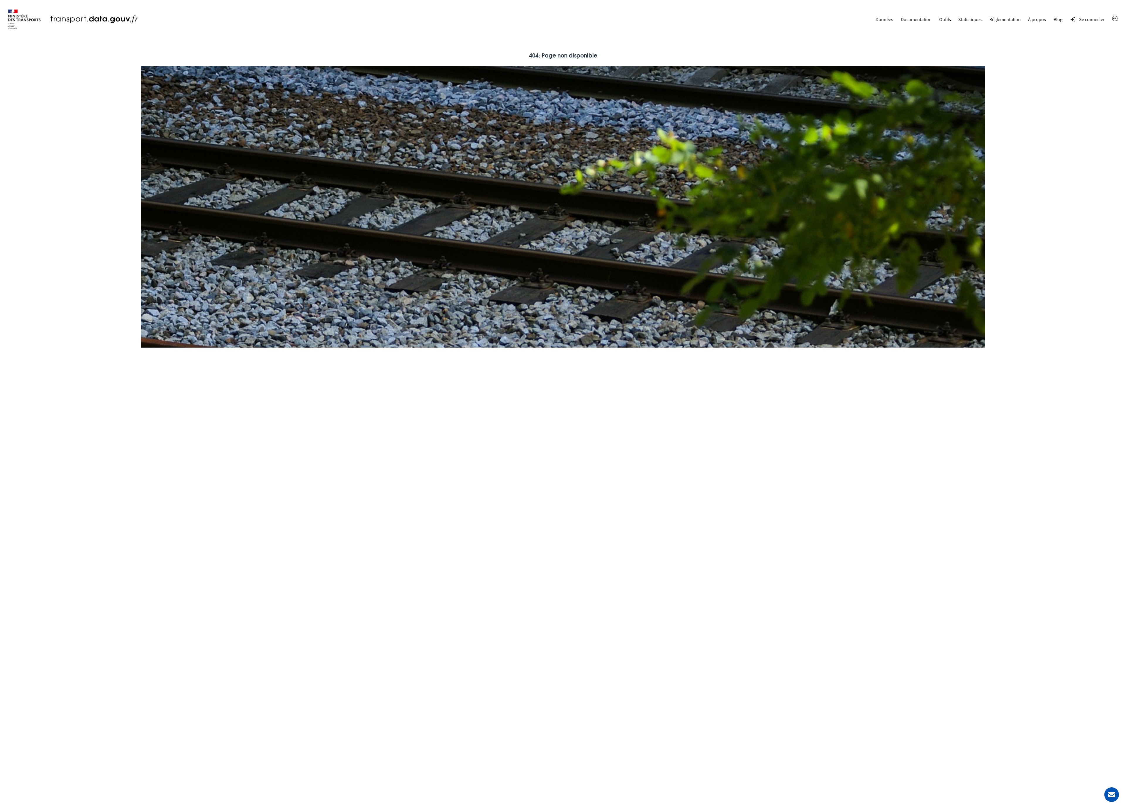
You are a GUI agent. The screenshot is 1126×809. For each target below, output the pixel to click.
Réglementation (1005, 19)
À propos (1037, 19)
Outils (945, 19)
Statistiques (970, 19)
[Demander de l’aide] (1111, 794)
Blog (1058, 19)
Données (884, 19)
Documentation (916, 19)
